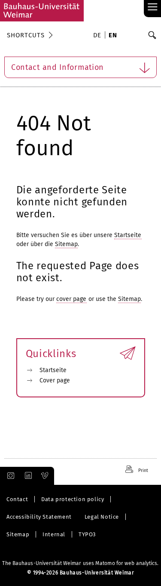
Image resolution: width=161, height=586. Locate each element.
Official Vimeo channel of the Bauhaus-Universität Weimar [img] (45, 476)
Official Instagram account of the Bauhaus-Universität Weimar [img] (9, 476)
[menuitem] (98, 36)
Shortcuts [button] (26, 35)
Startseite (128, 235)
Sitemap (66, 244)
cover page (71, 299)
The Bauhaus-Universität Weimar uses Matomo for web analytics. (80, 563)
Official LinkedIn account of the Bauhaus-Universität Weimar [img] (27, 476)
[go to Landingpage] (42, 10)
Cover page (54, 380)
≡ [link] (152, 7)
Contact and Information (57, 67)
